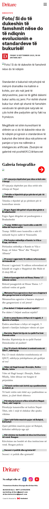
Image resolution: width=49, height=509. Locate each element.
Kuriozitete (7, 13)
